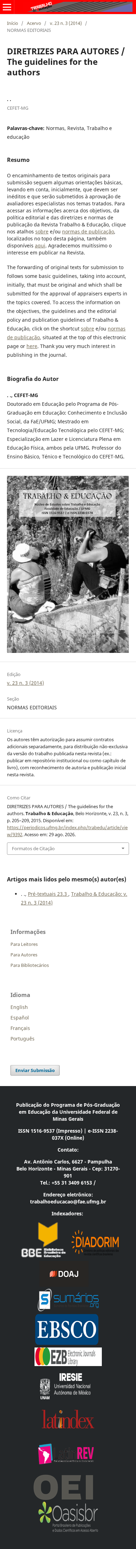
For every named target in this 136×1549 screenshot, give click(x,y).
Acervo (34, 23)
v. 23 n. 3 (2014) (66, 23)
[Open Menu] (7, 7)
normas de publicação (88, 231)
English (19, 1007)
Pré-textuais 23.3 (48, 893)
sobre (41, 231)
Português (22, 1038)
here (32, 346)
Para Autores (23, 954)
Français (20, 1028)
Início (12, 23)
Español (19, 1017)
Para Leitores (24, 944)
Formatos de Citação (33, 848)
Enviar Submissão (35, 1070)
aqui (40, 245)
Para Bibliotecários (29, 965)
